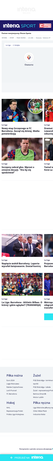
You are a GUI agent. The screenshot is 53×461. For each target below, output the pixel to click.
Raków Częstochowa (15, 387)
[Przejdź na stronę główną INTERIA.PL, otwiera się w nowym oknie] (11, 25)
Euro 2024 (10, 380)
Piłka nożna (21, 38)
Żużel (37, 375)
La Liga (30, 38)
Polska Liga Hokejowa (15, 414)
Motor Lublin (38, 397)
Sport (12, 38)
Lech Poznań (12, 390)
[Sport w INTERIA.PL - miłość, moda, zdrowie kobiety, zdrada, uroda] (28, 25)
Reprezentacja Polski (15, 411)
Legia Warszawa (13, 383)
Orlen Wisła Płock (40, 411)
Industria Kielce (39, 414)
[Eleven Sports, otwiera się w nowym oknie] (45, 25)
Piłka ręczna (41, 403)
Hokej (11, 403)
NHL (8, 407)
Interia (4, 38)
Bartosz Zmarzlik (39, 394)
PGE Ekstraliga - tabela (42, 387)
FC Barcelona (12, 394)
